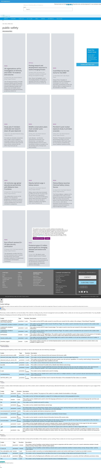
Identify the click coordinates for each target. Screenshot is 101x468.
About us (25, 5)
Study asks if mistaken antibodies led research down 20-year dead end (12, 129)
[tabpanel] (50, 327)
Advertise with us (33, 5)
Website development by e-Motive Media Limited (89, 296)
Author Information (36, 282)
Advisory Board (36, 283)
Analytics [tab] (1, 381)
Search (25, 7)
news (5, 66)
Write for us (82, 272)
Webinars (4, 281)
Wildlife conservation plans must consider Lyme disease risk (38, 129)
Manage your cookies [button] (59, 292)
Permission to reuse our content (39, 285)
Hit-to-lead (20, 279)
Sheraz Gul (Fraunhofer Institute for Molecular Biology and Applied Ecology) (37, 74)
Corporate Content (5, 279)
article (31, 63)
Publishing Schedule (37, 277)
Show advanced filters (7, 31)
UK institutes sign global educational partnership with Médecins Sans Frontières (12, 186)
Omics (36, 18)
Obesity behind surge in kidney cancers (37, 184)
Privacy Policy (58, 289)
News (3, 276)
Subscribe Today (87, 282)
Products (4, 285)
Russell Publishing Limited (11, 296)
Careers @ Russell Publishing (61, 286)
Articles (3, 274)
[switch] (0, 346)
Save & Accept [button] (2, 461)
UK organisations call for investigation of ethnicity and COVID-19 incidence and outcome (13, 71)
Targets (6, 18)
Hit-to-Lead (29, 18)
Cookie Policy (58, 290)
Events (3, 284)
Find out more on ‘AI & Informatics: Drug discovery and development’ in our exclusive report (71, 4)
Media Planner (36, 276)
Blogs (3, 282)
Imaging (43, 18)
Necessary (3, 308)
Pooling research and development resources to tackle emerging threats (38, 67)
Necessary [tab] (2, 307)
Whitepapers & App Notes (7, 277)
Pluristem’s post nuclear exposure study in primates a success (62, 129)
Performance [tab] (2, 434)
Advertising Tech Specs (37, 280)
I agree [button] (47, 238)
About (57, 284)
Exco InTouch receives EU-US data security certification (13, 244)
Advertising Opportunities (38, 279)
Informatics (51, 18)
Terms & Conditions (59, 287)
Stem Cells (21, 18)
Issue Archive (4, 287)
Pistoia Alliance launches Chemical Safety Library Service (61, 185)
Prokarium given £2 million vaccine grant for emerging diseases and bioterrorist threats (38, 248)
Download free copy (87, 65)
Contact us (40, 5)
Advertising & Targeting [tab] (4, 345)
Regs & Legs (59, 18)
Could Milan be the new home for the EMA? (61, 71)
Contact (87, 277)
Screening (13, 18)
